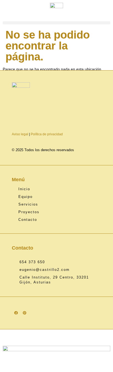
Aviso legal (20, 134)
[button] (56, 22)
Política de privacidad (47, 134)
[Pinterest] (24, 313)
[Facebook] (16, 313)
